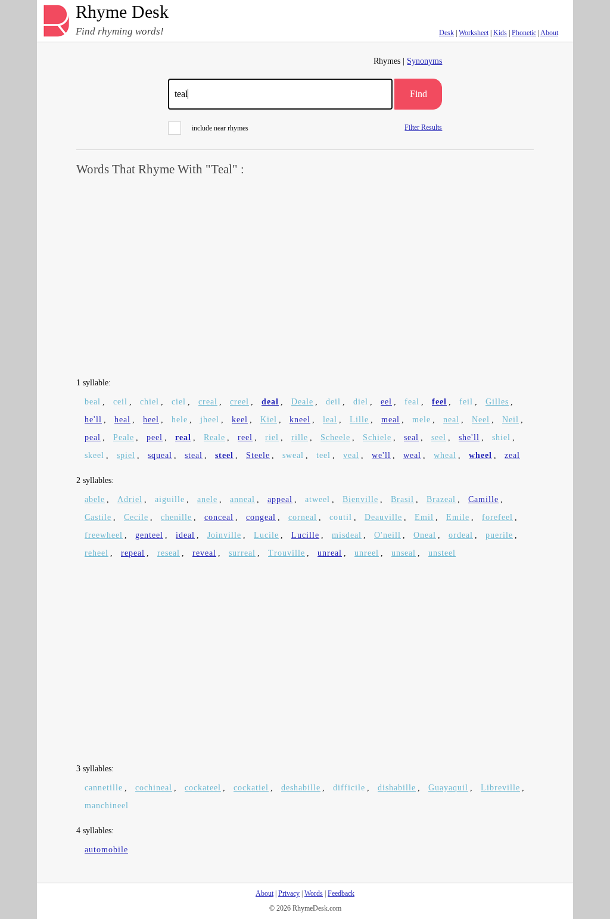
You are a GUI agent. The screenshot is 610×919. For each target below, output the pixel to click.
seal (411, 437)
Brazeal (441, 499)
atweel (317, 499)
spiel (126, 455)
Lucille (305, 535)
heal (122, 419)
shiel (501, 437)
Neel (481, 419)
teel (323, 455)
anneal (242, 499)
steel (224, 455)
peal (93, 437)
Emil (424, 517)
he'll (93, 419)
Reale (214, 437)
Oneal (424, 535)
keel (240, 419)
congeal (261, 517)
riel (272, 437)
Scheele (335, 437)
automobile (106, 849)
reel (245, 437)
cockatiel (251, 787)
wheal (445, 455)
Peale (123, 437)
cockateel (203, 787)
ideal (185, 535)
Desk (446, 33)
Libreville (500, 787)
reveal (204, 553)
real (183, 437)
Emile (457, 517)
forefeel (497, 517)
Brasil (402, 499)
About (549, 33)
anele (207, 499)
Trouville (286, 553)
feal (411, 401)
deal (270, 401)
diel (360, 401)
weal (412, 455)
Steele (258, 455)
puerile (499, 535)
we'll (381, 455)
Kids (500, 33)
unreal (330, 553)
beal (93, 401)
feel (439, 401)
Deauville (383, 517)
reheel (96, 553)
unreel (366, 553)
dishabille (397, 787)
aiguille (170, 499)
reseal (168, 553)
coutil (340, 517)
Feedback (341, 893)
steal (194, 455)
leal (330, 419)
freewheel (104, 535)
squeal (160, 455)
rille (299, 437)
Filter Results (423, 127)
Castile (98, 517)
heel (151, 419)
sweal (293, 455)
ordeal (461, 535)
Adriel (129, 499)
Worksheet (473, 33)
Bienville (360, 499)
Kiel (268, 419)
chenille (176, 517)
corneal (302, 517)
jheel (209, 419)
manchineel (107, 805)
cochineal (153, 787)
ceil (120, 401)
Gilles (497, 401)
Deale (302, 401)
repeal (133, 553)
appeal (279, 499)
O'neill (387, 535)
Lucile (266, 535)
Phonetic (524, 33)
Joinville (224, 535)
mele (421, 419)
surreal (242, 553)
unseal (403, 553)
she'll (469, 437)
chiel (149, 401)
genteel (149, 535)
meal (390, 419)
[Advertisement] (305, 277)
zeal (512, 455)
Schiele (377, 437)
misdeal (347, 535)
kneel (300, 419)
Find (418, 94)
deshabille (300, 787)
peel (155, 437)
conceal (219, 517)
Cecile (136, 517)
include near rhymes (220, 128)
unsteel (442, 553)
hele (180, 419)
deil (333, 401)
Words (313, 893)
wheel (480, 455)
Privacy (289, 893)
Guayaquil (448, 787)
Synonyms (424, 61)
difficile (349, 787)
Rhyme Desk (122, 12)
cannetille (104, 787)
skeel (94, 455)
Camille (483, 499)
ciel (179, 401)
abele (95, 499)
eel (386, 401)
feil (466, 401)
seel (438, 437)
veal (351, 455)
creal (207, 401)
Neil (510, 419)
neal (451, 419)
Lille (359, 419)
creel (239, 401)
